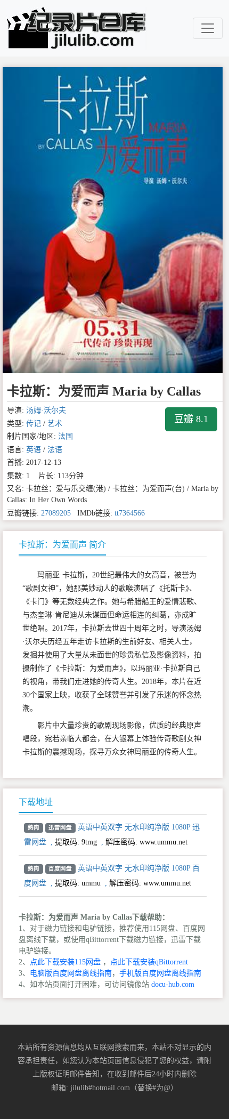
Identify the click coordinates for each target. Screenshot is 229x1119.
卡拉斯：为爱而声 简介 (62, 544)
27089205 (56, 513)
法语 (54, 450)
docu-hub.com (172, 984)
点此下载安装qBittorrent (149, 962)
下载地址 (36, 802)
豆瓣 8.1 (191, 419)
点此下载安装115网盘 (65, 962)
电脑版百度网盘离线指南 (71, 973)
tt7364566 (129, 513)
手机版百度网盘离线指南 (160, 973)
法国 (65, 436)
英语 (33, 450)
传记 (33, 424)
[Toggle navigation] (208, 28)
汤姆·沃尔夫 (46, 410)
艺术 (54, 424)
